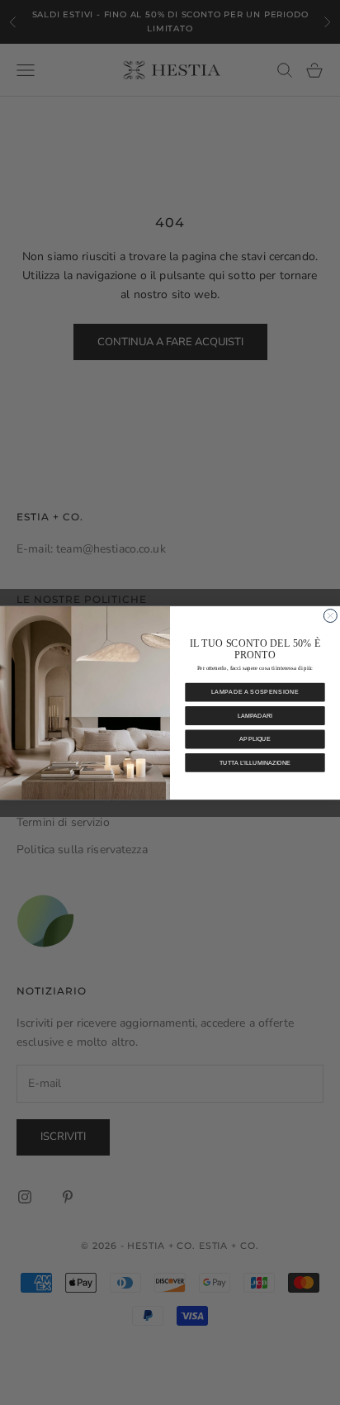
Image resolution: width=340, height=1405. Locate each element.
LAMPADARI (255, 715)
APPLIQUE (254, 739)
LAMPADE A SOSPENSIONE (255, 692)
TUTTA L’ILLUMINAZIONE (255, 762)
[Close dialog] (330, 615)
